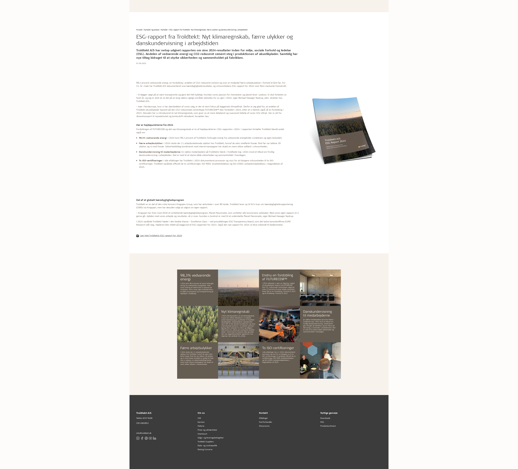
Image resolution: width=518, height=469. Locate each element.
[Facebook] (142, 438)
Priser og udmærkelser (207, 430)
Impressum (202, 433)
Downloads (325, 418)
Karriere (201, 422)
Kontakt (263, 412)
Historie (201, 426)
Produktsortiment (328, 426)
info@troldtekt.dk (143, 433)
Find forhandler (265, 422)
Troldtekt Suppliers (206, 441)
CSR (199, 418)
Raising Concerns (205, 449)
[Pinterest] (146, 438)
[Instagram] (137, 438)
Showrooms (264, 426)
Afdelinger (263, 418)
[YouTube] (150, 438)
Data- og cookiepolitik (207, 445)
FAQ (322, 422)
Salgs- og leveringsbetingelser (211, 437)
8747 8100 (147, 418)
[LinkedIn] (154, 438)
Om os (201, 412)
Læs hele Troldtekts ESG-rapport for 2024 (161, 235)
